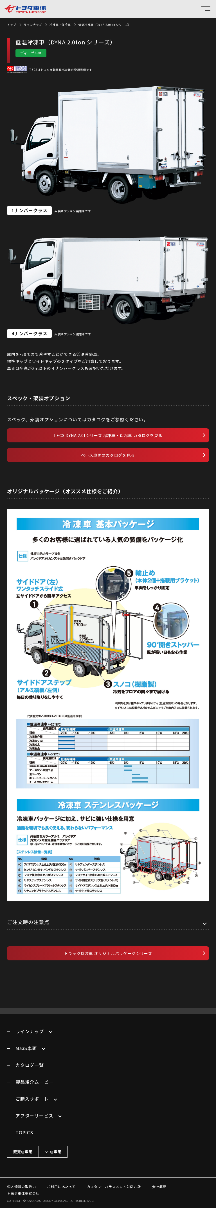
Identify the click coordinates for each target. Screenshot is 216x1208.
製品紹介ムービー (34, 1081)
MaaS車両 (26, 1048)
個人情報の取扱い (21, 1186)
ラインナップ (33, 24)
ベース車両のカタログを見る (108, 455)
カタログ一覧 (29, 1065)
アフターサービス (34, 1115)
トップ (11, 24)
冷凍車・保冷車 (60, 24)
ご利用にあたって (61, 1186)
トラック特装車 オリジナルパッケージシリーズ (108, 953)
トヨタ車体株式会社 (23, 1193)
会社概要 (159, 1186)
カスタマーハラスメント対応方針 (114, 1186)
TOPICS (24, 1132)
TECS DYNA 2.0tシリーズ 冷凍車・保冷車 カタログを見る (107, 435)
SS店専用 (53, 1151)
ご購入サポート (32, 1098)
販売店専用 (23, 1151)
